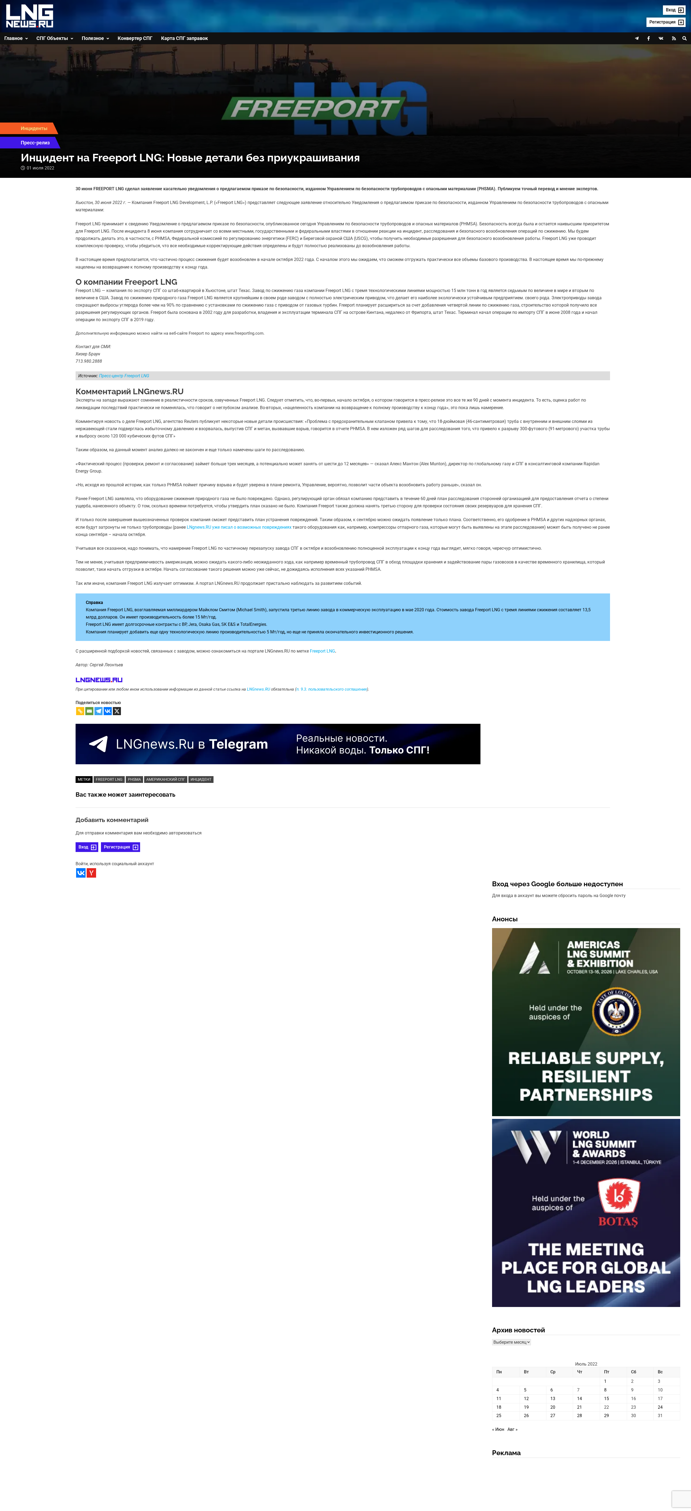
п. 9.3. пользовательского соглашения (331, 689)
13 (552, 1398)
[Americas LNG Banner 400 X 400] (586, 1023)
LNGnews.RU (258, 689)
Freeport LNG (322, 651)
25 (498, 1415)
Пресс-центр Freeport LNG (124, 375)
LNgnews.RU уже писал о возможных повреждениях (239, 527)
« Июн (498, 1429)
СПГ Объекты (52, 38)
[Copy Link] (80, 711)
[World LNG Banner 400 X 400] (586, 1213)
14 (579, 1398)
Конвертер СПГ (135, 38)
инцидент (201, 779)
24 (660, 1407)
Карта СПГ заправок (184, 38)
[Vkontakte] (108, 711)
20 (552, 1407)
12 (526, 1398)
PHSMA (134, 779)
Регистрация (117, 847)
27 (552, 1415)
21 (579, 1407)
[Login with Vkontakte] (81, 873)
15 (606, 1398)
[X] (117, 711)
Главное (13, 38)
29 (606, 1415)
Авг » (512, 1429)
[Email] (89, 711)
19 (526, 1407)
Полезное (93, 38)
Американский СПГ (165, 779)
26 (526, 1415)
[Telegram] (98, 711)
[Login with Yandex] (91, 873)
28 (579, 1415)
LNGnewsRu (99, 680)
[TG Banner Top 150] (278, 743)
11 (498, 1398)
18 (498, 1407)
